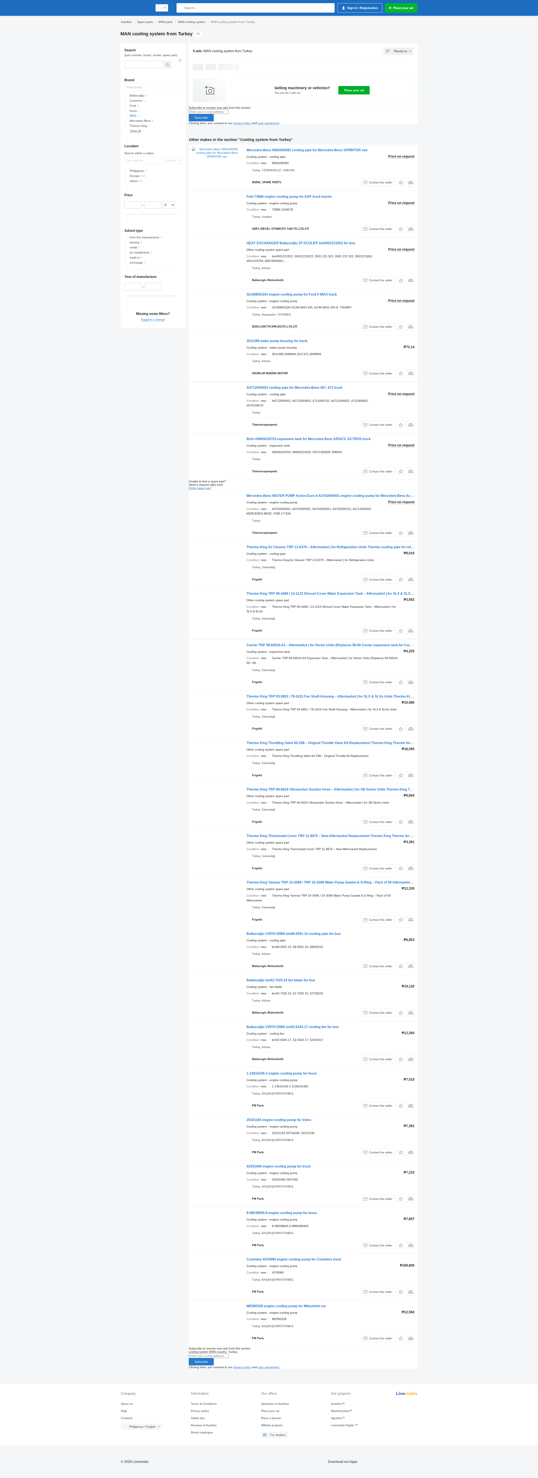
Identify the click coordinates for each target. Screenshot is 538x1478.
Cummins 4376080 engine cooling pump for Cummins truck (294, 1259)
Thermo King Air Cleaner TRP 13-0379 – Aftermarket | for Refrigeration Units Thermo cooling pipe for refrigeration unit (340, 547)
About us (127, 1403)
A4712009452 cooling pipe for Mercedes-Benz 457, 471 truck (294, 387)
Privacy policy (200, 1411)
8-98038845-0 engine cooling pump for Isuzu (282, 1213)
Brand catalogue (202, 1432)
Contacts (127, 1418)
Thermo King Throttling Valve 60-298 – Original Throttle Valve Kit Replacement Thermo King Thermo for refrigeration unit (342, 743)
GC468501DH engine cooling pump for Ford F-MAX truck (292, 294)
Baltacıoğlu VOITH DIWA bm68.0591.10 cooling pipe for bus (294, 933)
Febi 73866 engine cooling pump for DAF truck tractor (289, 196)
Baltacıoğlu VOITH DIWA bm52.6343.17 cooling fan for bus (293, 1027)
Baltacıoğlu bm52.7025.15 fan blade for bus (281, 980)
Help (124, 1411)
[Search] (180, 8)
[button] (401, 182)
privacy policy (242, 123)
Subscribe (201, 117)
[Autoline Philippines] (135, 8)
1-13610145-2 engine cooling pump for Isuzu (282, 1073)
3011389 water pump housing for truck (277, 341)
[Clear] (180, 60)
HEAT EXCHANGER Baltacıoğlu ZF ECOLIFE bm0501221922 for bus (301, 243)
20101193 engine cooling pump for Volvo (279, 1120)
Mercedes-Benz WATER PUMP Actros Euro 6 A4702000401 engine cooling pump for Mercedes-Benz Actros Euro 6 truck (342, 496)
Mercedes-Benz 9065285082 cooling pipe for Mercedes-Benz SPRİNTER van (307, 150)
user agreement (268, 123)
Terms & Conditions (204, 1403)
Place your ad (354, 90)
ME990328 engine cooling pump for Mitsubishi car (286, 1306)
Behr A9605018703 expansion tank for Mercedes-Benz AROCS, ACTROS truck (309, 439)
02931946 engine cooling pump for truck (279, 1166)
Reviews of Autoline (204, 1425)
